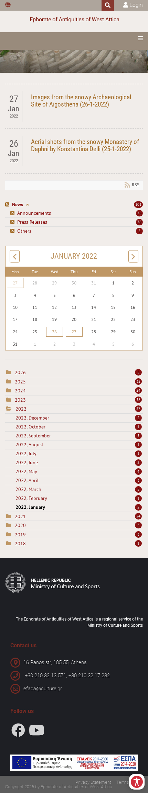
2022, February (77, 498)
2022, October (77, 427)
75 (139, 213)
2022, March (77, 489)
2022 (21, 409)
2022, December (77, 418)
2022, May (77, 471)
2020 (20, 525)
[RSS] (8, 204)
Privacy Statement (93, 782)
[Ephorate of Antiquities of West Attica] (74, 19)
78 (139, 222)
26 (54, 332)
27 (15, 283)
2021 (20, 516)
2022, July (77, 453)
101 (138, 204)
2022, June (77, 462)
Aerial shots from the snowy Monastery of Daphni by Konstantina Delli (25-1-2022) (85, 145)
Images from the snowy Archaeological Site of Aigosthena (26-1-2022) (81, 100)
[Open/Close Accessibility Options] (137, 782)
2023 (20, 400)
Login (136, 5)
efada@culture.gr (42, 688)
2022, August (77, 445)
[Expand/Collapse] (27, 204)
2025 (20, 382)
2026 (20, 372)
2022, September (77, 436)
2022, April (77, 480)
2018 (20, 543)
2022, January (77, 507)
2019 (20, 535)
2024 (20, 391)
